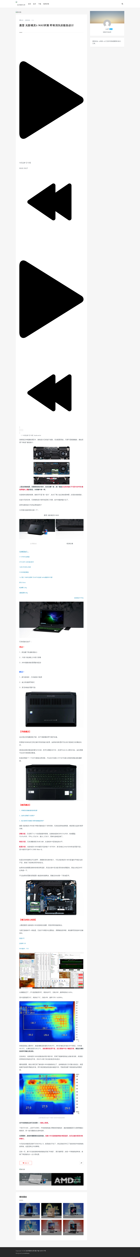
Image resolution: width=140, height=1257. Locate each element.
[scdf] (107, 23)
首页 (29, 4)
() (26, 1163)
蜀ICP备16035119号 (40, 1251)
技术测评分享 (30, 1251)
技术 (34, 4)
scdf (107, 29)
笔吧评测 (46, 4)
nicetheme (26, 1253)
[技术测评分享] (20, 4)
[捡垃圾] (18, 12)
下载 (39, 4)
